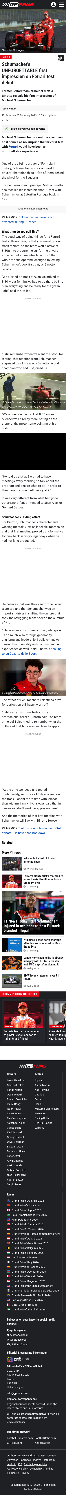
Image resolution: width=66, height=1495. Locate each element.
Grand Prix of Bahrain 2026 (27, 1276)
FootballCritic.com (45, 1438)
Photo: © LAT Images (13, 50)
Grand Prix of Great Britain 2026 (30, 1243)
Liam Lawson (14, 1113)
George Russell (15, 1137)
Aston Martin (42, 1085)
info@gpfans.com (17, 1393)
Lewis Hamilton (16, 1080)
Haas (38, 1104)
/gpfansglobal (18, 1330)
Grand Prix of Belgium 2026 (27, 1248)
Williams (39, 1127)
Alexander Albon (16, 1122)
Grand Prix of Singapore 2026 (28, 1281)
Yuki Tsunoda (14, 1165)
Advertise (12, 1459)
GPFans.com (14, 1442)
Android (11, 1464)
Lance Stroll (13, 1156)
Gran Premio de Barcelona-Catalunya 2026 (36, 1233)
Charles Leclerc (15, 1085)
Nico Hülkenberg (16, 1174)
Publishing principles (35, 1464)
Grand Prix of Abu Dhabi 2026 (28, 1309)
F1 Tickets (13, 1473)
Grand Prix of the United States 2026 (32, 1285)
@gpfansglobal (18, 1335)
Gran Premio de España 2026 (28, 1267)
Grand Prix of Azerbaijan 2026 (29, 1271)
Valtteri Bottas (15, 1179)
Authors (11, 1455)
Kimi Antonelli (14, 1132)
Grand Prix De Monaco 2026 (28, 1229)
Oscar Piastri (14, 1094)
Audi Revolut (42, 1089)
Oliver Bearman (15, 1141)
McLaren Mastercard (47, 1108)
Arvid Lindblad (15, 1160)
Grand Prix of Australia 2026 (28, 1200)
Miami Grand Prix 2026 (25, 1219)
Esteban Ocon (15, 1146)
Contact (52, 1455)
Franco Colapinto (17, 1099)
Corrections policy (17, 1468)
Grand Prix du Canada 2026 (27, 1224)
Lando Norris (14, 1089)
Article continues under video (33, 208)
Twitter (37, 1459)
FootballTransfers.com (20, 1438)
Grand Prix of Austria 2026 (27, 1238)
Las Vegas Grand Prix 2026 (27, 1300)
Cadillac (39, 1094)
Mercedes (40, 1113)
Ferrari (6, 57)
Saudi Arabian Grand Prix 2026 (29, 1214)
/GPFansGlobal (19, 1344)
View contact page (16, 1422)
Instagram (49, 1459)
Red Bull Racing (43, 1122)
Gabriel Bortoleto (16, 1170)
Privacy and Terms (28, 1455)
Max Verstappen (16, 1118)
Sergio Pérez (14, 1184)
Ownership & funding (41, 1468)
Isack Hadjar (14, 1108)
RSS (43, 1455)
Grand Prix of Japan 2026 (26, 1210)
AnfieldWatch (42, 1442)
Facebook (25, 1459)
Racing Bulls (42, 1118)
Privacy (25, 1473)
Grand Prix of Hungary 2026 (28, 1252)
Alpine (38, 1080)
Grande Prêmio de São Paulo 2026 (31, 1295)
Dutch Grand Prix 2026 (25, 1257)
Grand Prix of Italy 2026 (25, 1262)
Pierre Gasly (14, 1104)
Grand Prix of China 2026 (26, 1205)
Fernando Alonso (16, 1151)
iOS (20, 1464)
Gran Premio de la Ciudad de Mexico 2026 (35, 1290)
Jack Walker (9, 108)
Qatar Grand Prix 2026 (24, 1304)
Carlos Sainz (14, 1127)
